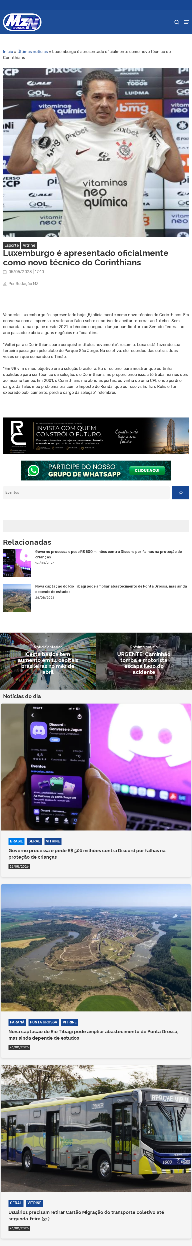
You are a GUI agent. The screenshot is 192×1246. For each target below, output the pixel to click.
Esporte (11, 245)
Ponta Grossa (43, 1022)
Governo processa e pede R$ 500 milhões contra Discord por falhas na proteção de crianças (108, 554)
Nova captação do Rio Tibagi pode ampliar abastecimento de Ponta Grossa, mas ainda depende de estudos (111, 589)
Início (8, 51)
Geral (34, 841)
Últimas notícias (33, 51)
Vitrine (29, 245)
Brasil (16, 841)
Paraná (17, 1022)
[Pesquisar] (180, 492)
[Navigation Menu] (186, 22)
